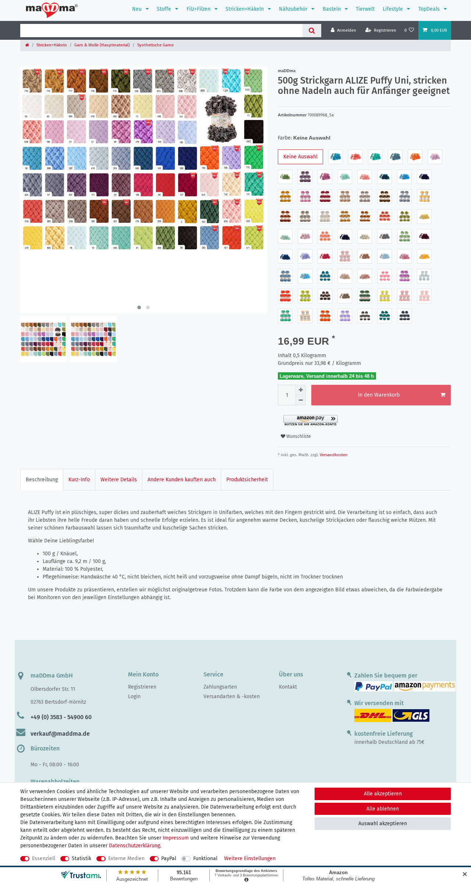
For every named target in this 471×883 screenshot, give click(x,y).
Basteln (332, 9)
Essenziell (43, 858)
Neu (137, 9)
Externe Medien (126, 858)
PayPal (168, 858)
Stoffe (165, 9)
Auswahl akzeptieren (382, 823)
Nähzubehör (294, 9)
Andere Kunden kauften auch (182, 479)
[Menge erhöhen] (300, 390)
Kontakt (288, 687)
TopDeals (429, 9)
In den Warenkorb (379, 395)
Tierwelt (365, 9)
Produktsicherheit (247, 479)
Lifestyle (393, 9)
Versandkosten (333, 455)
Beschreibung (42, 479)
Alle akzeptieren (383, 794)
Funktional (205, 858)
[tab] (41, 479)
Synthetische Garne (155, 45)
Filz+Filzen (199, 9)
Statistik (81, 858)
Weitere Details (118, 479)
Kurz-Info (79, 479)
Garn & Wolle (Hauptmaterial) (102, 45)
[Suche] (311, 30)
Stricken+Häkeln (245, 9)
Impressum (176, 838)
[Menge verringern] (300, 400)
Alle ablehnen (382, 809)
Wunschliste (298, 436)
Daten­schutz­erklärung (134, 845)
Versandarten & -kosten (231, 696)
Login (134, 696)
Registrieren (142, 687)
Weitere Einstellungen (250, 858)
